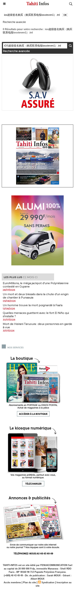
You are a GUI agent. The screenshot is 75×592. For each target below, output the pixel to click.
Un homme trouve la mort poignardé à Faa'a (32, 305)
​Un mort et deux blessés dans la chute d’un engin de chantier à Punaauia (36, 296)
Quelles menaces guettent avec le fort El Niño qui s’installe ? (36, 314)
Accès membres (12, 582)
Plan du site (29, 582)
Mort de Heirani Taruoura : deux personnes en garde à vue (37, 325)
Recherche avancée (14, 21)
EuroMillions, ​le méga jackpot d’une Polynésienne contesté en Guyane (36, 284)
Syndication (48, 582)
